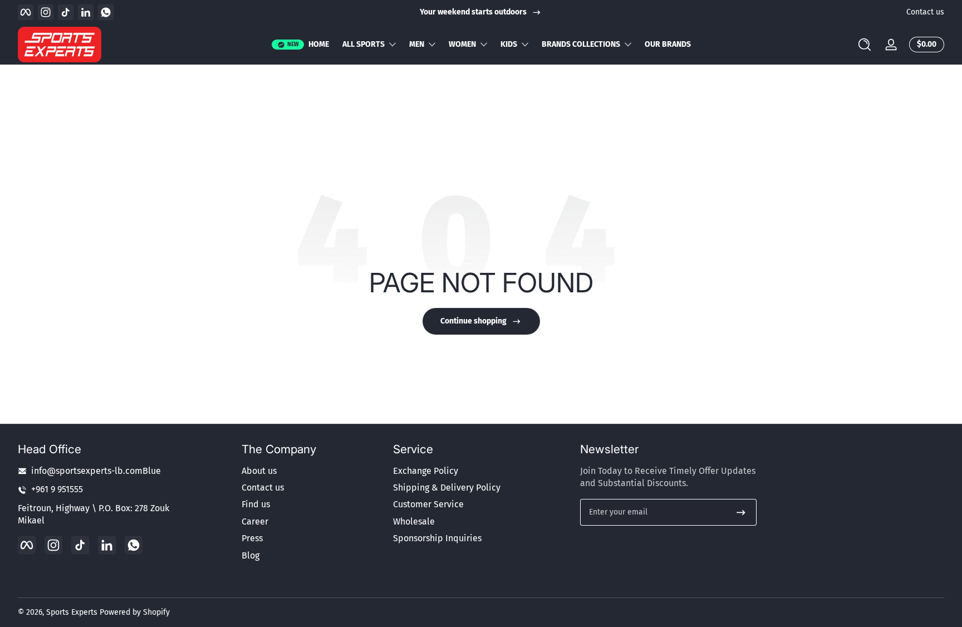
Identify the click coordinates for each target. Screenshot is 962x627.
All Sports (363, 44)
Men (416, 44)
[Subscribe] (741, 512)
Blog (250, 555)
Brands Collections (581, 44)
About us (259, 471)
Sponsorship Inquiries (437, 538)
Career (255, 521)
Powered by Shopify (135, 612)
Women (462, 44)
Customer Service (428, 504)
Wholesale (414, 521)
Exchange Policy (425, 471)
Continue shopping (473, 321)
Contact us (925, 12)
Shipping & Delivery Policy (446, 487)
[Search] (864, 44)
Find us (256, 504)
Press (252, 538)
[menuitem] (312, 471)
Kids (508, 44)
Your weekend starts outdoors (473, 12)
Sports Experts (71, 612)
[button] (864, 44)
